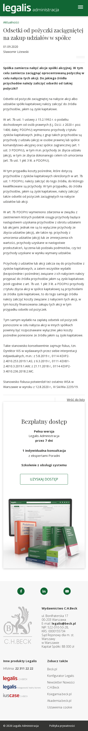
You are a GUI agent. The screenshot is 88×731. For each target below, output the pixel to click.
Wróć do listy (76, 400)
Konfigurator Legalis (60, 676)
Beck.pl (52, 669)
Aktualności (11, 22)
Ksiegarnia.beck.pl (59, 694)
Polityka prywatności (62, 726)
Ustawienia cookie (59, 707)
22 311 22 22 (24, 668)
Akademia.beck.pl (59, 701)
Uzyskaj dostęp (44, 479)
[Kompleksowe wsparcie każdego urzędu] (31, 8)
